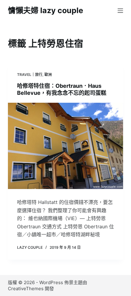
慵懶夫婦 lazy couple (45, 10)
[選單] (120, 10)
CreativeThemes (26, 288)
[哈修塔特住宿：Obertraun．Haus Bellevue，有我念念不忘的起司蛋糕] (65, 146)
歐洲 (48, 74)
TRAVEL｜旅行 (29, 74)
